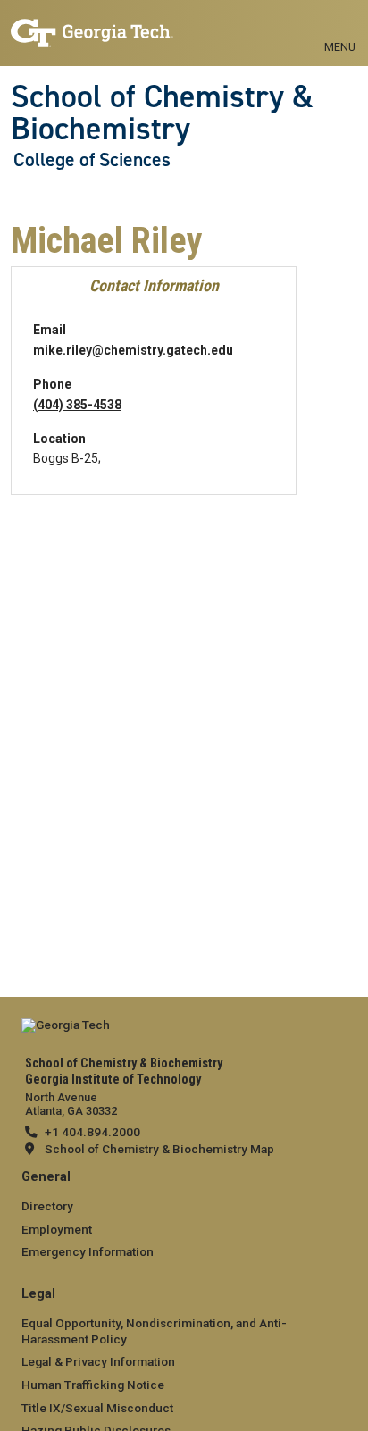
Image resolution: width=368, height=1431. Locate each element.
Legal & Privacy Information (98, 1361)
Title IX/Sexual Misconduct (97, 1408)
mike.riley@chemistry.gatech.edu (133, 350)
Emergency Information (87, 1251)
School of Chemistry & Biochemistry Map (159, 1149)
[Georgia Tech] (65, 1030)
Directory (47, 1206)
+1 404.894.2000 (92, 1132)
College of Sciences (92, 160)
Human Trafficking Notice (92, 1384)
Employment (56, 1229)
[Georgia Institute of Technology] (92, 25)
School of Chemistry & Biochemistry (162, 113)
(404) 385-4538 (77, 405)
